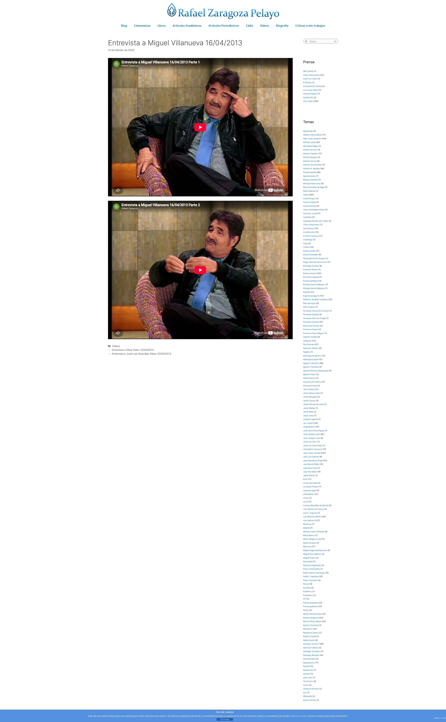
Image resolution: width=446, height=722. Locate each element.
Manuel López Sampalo (313, 531)
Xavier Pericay (309, 700)
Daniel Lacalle (309, 251)
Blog (124, 26)
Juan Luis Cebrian (311, 456)
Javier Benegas (310, 397)
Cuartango (308, 239)
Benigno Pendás (310, 179)
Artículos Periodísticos (224, 26)
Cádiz (249, 26)
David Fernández (310, 254)
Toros (305, 685)
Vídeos (264, 26)
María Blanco (309, 535)
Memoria (307, 546)
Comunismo (308, 228)
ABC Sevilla (308, 71)
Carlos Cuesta (309, 202)
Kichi (305, 479)
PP (304, 599)
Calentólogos (309, 198)
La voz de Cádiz (310, 90)
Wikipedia (307, 696)
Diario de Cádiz (310, 78)
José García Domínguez (314, 430)
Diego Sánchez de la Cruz (314, 262)
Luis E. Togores (310, 513)
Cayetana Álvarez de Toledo (315, 221)
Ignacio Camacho (311, 363)
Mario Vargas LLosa (312, 539)
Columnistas (142, 26)
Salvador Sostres (311, 644)
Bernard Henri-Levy (311, 183)
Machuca (307, 524)
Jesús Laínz (308, 415)
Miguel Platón (309, 558)
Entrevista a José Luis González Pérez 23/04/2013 (141, 353)
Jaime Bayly (308, 389)
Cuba (305, 243)
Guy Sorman (308, 344)
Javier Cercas (309, 400)
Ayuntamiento (309, 176)
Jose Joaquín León (311, 438)
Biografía (282, 26)
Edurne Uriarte (309, 273)
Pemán (306, 584)
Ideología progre (310, 359)
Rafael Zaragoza (310, 617)
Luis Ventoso (309, 520)
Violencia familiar (311, 689)
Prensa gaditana (310, 606)
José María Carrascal (312, 449)
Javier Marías (309, 408)
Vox (304, 692)
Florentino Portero (311, 326)
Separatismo (309, 662)
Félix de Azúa (309, 303)
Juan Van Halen (310, 471)
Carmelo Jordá (310, 213)
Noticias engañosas (312, 565)
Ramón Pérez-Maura (312, 621)
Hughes (306, 352)
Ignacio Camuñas (311, 367)
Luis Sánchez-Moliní (312, 516)
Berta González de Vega (313, 187)
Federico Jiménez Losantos (315, 299)
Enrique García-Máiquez (314, 284)
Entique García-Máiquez (314, 288)
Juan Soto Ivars (310, 468)
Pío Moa (307, 588)
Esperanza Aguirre (311, 296)
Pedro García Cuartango (314, 573)
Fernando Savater (311, 322)
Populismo (308, 595)
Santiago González (311, 651)
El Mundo (307, 82)
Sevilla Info (308, 670)
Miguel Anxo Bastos (312, 554)
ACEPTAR (224, 720)
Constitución (309, 232)
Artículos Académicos (187, 26)
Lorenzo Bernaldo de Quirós (315, 505)
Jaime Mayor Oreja (311, 393)
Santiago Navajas (311, 655)
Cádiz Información (311, 75)
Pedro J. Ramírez (310, 576)
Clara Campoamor (311, 224)
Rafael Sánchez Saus (312, 614)
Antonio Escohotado (312, 164)
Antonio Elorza (309, 161)
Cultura (306, 247)
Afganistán (308, 131)
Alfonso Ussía (309, 142)
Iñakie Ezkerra (309, 378)
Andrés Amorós (310, 150)
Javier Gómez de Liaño (313, 404)
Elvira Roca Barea (311, 277)
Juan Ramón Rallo (311, 464)
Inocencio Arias (310, 385)
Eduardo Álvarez (310, 269)
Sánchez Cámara (310, 647)
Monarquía (308, 561)
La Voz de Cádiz (310, 483)
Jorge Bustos (309, 427)
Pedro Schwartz (310, 580)
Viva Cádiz (308, 101)
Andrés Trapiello (310, 153)
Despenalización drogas (314, 258)
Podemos (307, 591)
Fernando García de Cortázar (316, 311)
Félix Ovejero (309, 307)
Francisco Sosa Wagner (313, 333)
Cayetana (307, 217)
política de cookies (298, 716)
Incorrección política (312, 382)
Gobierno (307, 340)
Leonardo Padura (310, 486)
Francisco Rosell (310, 329)
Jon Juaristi (308, 423)
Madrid (306, 528)
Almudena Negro (310, 146)
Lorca (305, 501)
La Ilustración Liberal (312, 86)
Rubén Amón (308, 640)
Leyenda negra (309, 490)
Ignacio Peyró (309, 374)
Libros (161, 26)
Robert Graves (309, 636)
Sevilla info (308, 97)
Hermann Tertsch (310, 348)
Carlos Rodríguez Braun (313, 209)
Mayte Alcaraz (309, 543)
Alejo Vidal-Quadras (312, 138)
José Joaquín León (311, 434)
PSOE (305, 610)
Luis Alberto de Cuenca (313, 509)
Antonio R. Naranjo (311, 168)
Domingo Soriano (311, 266)
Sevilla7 (306, 674)
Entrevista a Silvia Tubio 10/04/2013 (133, 349)
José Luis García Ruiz (312, 445)
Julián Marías (309, 475)
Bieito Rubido (309, 191)
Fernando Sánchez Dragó (314, 318)
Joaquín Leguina (310, 419)
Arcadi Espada (309, 172)
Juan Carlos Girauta (312, 453)
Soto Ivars (307, 677)
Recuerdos (308, 629)
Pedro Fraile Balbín (311, 569)
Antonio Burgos (310, 157)
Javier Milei (308, 412)
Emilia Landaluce (310, 281)
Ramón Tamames (311, 625)
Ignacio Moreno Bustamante (315, 370)
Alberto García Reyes (312, 135)
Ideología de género (312, 355)
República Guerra (310, 632)
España (306, 292)
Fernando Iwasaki (311, 314)
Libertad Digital (310, 93)
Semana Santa (309, 659)
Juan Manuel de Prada (313, 460)
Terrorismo (308, 681)
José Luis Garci (310, 441)
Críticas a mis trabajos (310, 26)
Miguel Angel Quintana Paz (315, 550)
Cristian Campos (310, 236)
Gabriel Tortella (310, 337)
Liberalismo (308, 494)
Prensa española (310, 603)
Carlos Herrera (309, 206)
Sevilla (306, 666)
